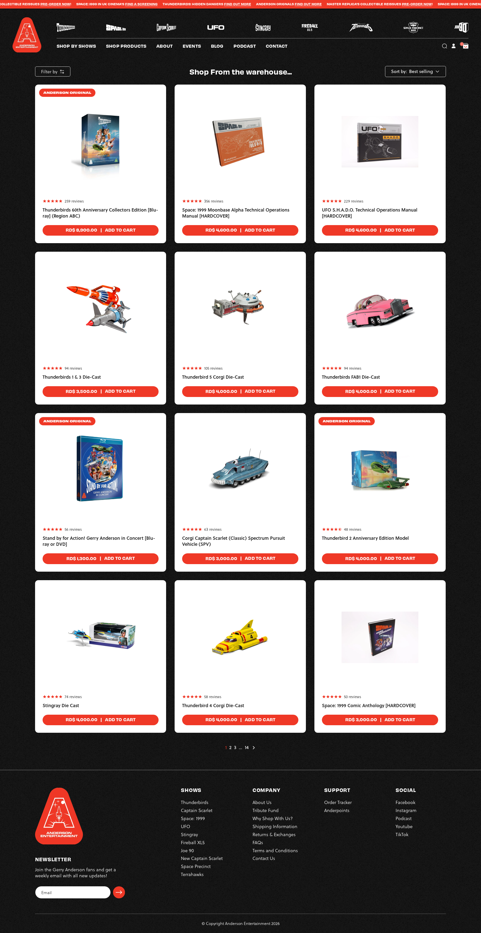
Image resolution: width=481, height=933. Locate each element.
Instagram (406, 810)
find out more (275, 4)
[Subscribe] (119, 892)
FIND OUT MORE (205, 4)
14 (247, 747)
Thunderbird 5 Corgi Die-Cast (213, 377)
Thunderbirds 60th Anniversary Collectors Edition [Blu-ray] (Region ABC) (100, 213)
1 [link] (226, 747)
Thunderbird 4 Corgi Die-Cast (213, 706)
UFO (185, 826)
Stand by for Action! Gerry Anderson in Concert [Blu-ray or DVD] (99, 541)
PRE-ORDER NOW (23, 4)
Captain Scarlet (196, 810)
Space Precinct (196, 866)
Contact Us (264, 858)
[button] (169, 45)
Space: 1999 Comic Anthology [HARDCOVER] (369, 706)
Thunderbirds (194, 802)
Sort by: (399, 72)
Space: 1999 (193, 818)
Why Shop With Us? (273, 818)
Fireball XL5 (193, 842)
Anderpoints (336, 810)
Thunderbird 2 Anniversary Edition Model (365, 538)
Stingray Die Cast (61, 706)
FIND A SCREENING (109, 4)
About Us (262, 802)
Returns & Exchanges (274, 834)
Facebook (405, 802)
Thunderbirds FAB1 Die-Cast (351, 377)
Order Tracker (338, 802)
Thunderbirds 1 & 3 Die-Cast (72, 377)
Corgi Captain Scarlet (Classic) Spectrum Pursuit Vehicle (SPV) (233, 541)
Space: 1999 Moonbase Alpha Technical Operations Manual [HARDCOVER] (235, 213)
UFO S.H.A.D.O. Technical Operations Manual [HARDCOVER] (369, 213)
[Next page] (253, 747)
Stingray (189, 834)
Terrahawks (192, 874)
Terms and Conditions (275, 850)
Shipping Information (275, 826)
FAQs (258, 842)
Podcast (404, 818)
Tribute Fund (266, 810)
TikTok (402, 834)
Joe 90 (187, 850)
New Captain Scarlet (202, 858)
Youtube (404, 826)
